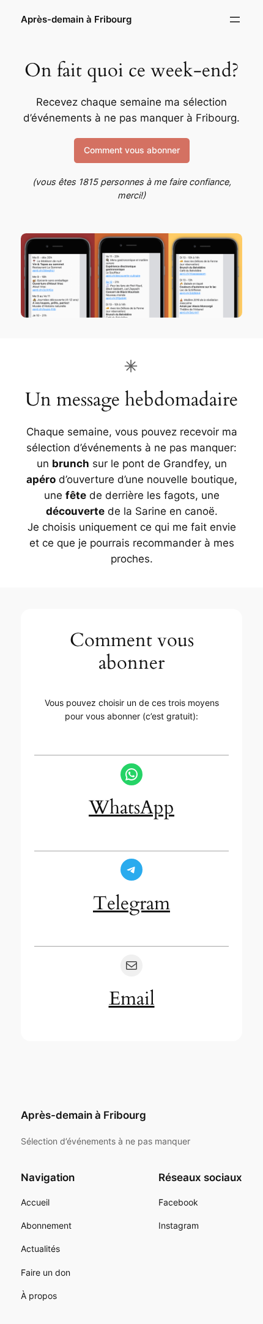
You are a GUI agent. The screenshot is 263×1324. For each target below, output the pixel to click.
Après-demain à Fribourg (76, 19)
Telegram (131, 903)
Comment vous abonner (132, 150)
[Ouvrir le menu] (235, 19)
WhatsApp (131, 807)
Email (132, 998)
